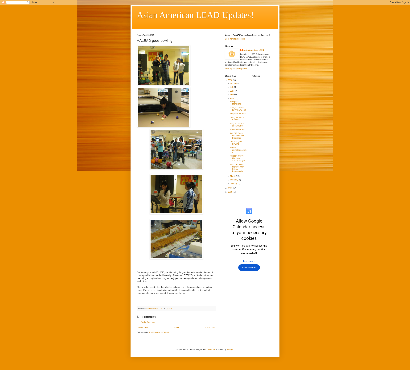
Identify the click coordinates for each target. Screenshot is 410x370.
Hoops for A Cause (238, 114)
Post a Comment (148, 322)
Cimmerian (210, 349)
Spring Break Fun (237, 129)
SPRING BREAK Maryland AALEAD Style (237, 158)
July (232, 87)
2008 (230, 192)
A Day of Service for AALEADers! (238, 109)
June (232, 91)
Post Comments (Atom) (159, 332)
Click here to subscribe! (235, 39)
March (233, 176)
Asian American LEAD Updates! (195, 15)
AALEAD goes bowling (236, 143)
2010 (230, 80)
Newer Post (143, 328)
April (232, 98)
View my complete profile (236, 69)
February (234, 180)
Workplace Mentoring (235, 103)
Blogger (230, 349)
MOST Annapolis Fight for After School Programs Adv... (238, 167)
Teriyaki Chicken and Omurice (237, 124)
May (232, 95)
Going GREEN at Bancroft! (237, 118)
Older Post (210, 328)
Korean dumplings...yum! (238, 150)
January (234, 183)
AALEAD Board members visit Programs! (237, 135)
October (234, 83)
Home (176, 328)
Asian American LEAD (253, 50)
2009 (230, 188)
